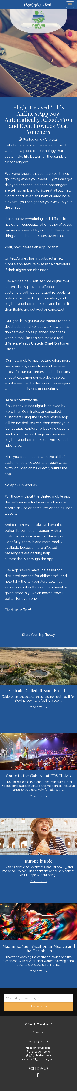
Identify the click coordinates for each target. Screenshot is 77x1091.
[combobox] (38, 998)
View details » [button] (38, 706)
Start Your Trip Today (38, 635)
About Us (38, 1032)
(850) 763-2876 (37, 4)
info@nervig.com (40, 1047)
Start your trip (38, 1006)
